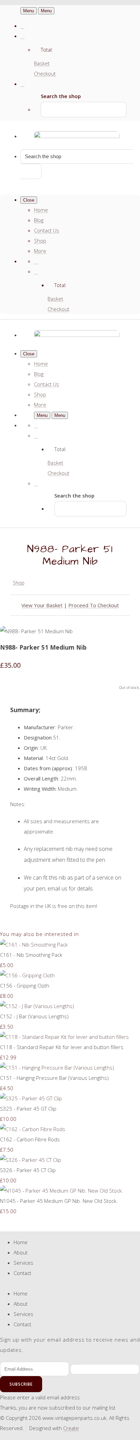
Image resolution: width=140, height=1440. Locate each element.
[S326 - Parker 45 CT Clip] (30, 1159)
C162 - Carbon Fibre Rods (30, 1139)
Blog (38, 220)
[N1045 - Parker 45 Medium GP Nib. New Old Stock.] (61, 1190)
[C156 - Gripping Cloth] (27, 975)
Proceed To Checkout (93, 605)
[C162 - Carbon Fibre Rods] (32, 1129)
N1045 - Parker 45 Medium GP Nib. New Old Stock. (59, 1200)
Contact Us (46, 230)
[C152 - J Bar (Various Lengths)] (37, 1006)
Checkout (45, 73)
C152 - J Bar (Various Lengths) (34, 1016)
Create (71, 1428)
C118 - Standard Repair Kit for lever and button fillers (61, 1047)
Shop (40, 240)
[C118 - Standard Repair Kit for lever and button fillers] (64, 1036)
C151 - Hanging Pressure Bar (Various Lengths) (54, 1077)
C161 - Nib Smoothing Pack (31, 954)
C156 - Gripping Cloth (24, 985)
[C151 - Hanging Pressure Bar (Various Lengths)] (57, 1067)
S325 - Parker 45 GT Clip (28, 1108)
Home (41, 209)
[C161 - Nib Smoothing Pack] (34, 944)
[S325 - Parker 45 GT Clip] (31, 1098)
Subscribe (21, 1384)
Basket (42, 63)
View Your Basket (42, 605)
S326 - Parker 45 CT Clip (28, 1170)
